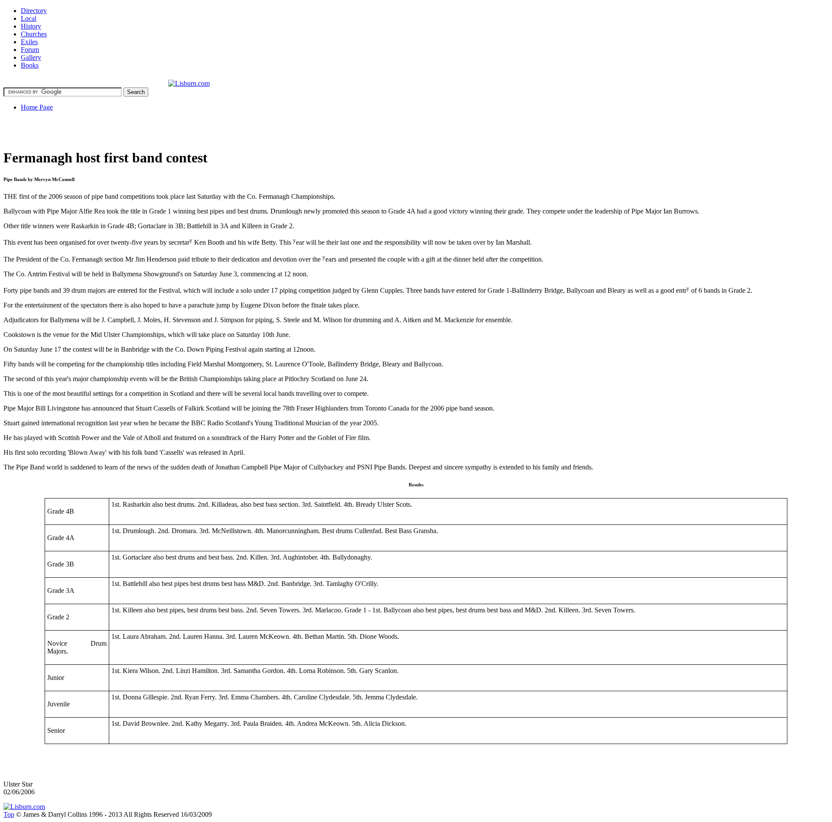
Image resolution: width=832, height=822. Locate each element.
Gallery (31, 57)
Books (30, 65)
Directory (34, 10)
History (31, 26)
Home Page (37, 107)
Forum (30, 49)
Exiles (29, 41)
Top (8, 814)
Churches (34, 34)
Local (28, 18)
